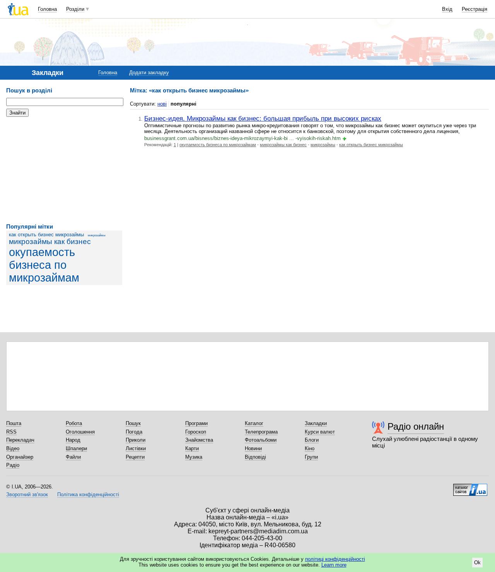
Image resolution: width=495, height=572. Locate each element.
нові (162, 104)
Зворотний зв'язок (27, 494)
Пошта (13, 423)
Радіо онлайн (415, 426)
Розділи (75, 9)
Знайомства (199, 440)
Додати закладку (149, 72)
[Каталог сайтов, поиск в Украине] (470, 487)
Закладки (316, 423)
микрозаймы (97, 235)
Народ (73, 440)
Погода (134, 432)
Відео (12, 448)
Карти (192, 448)
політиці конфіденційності (335, 559)
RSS (11, 432)
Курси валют (320, 432)
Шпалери (76, 448)
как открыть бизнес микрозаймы (46, 234)
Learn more (333, 565)
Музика (193, 457)
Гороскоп (195, 432)
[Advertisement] (64, 170)
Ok (477, 562)
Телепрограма (261, 432)
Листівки (136, 448)
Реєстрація (474, 9)
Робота (74, 423)
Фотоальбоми (261, 440)
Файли (73, 457)
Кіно (309, 448)
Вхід (447, 9)
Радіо (12, 465)
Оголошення (80, 432)
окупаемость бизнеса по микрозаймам (44, 265)
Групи (311, 457)
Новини (253, 448)
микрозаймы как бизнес (50, 241)
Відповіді (255, 457)
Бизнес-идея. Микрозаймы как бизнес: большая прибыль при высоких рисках (262, 118)
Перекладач (20, 440)
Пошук (133, 423)
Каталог (254, 423)
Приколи (135, 440)
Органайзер (19, 457)
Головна (47, 9)
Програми (196, 423)
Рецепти (135, 457)
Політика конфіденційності (88, 494)
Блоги (312, 440)
